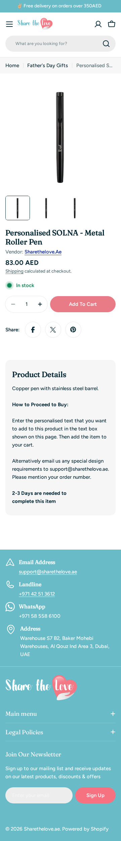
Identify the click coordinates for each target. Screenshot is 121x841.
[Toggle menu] (9, 24)
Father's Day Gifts (47, 65)
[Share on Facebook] (33, 330)
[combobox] (60, 44)
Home (12, 65)
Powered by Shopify (85, 829)
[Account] (98, 24)
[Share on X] (53, 330)
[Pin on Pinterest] (73, 330)
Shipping (14, 271)
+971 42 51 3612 (37, 594)
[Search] (106, 44)
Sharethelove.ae (43, 252)
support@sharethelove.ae (48, 572)
